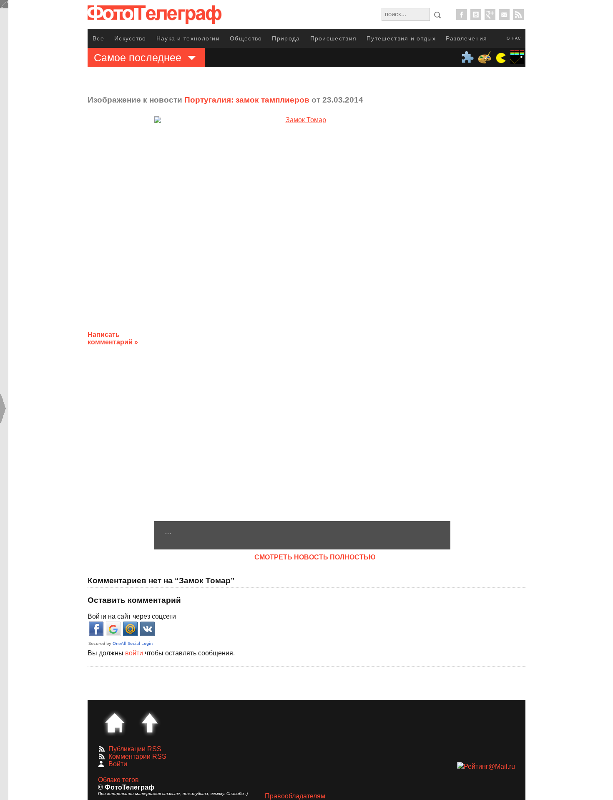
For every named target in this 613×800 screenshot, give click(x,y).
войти (134, 653)
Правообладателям (295, 796)
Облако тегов (118, 779)
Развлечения (466, 38)
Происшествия (333, 38)
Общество (246, 38)
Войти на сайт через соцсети (132, 616)
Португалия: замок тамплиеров (246, 99)
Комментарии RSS (137, 756)
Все (98, 38)
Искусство (130, 38)
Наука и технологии (188, 38)
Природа (286, 38)
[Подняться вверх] (149, 723)
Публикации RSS (134, 748)
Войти (117, 763)
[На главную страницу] (114, 723)
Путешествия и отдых (401, 38)
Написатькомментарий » (113, 338)
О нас (514, 38)
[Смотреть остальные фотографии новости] (302, 318)
